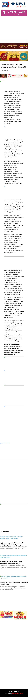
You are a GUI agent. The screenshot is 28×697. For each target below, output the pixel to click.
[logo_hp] (14, 504)
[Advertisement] (14, 28)
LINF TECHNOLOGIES (17, 693)
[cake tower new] (5, 443)
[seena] (2, 80)
